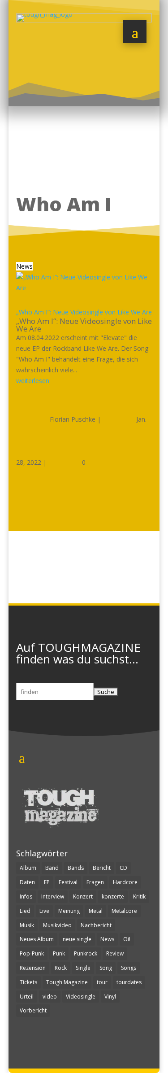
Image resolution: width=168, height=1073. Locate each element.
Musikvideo (57, 925)
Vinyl (110, 996)
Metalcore (124, 911)
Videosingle (80, 996)
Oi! (126, 939)
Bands (76, 868)
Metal (96, 911)
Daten (27, 882)
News (24, 266)
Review (115, 953)
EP (47, 882)
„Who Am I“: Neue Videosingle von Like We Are (84, 312)
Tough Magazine (67, 982)
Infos (26, 896)
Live (44, 911)
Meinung (69, 911)
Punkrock (85, 953)
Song (105, 968)
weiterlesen (32, 380)
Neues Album (37, 939)
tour (102, 982)
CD (123, 868)
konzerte (113, 896)
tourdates (129, 982)
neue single (77, 939)
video (50, 996)
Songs (128, 968)
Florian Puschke (72, 419)
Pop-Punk (32, 953)
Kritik (139, 896)
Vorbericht (33, 1010)
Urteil (27, 996)
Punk (59, 953)
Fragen (95, 882)
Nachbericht (96, 925)
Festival (68, 882)
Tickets (28, 982)
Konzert (83, 896)
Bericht (102, 868)
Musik (27, 925)
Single (83, 968)
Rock (61, 968)
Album (28, 868)
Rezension (33, 968)
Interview (52, 896)
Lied (25, 911)
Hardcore (125, 882)
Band (52, 868)
